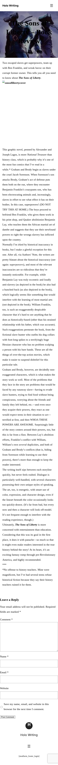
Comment (6, 619)
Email (4, 672)
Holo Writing (29, 735)
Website (4, 688)
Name (4, 656)
